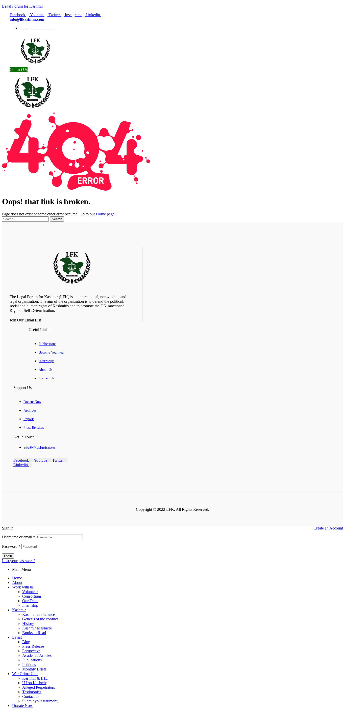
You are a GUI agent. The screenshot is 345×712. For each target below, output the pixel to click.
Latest (17, 637)
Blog (26, 642)
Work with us (23, 587)
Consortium (31, 596)
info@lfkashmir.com (27, 19)
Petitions (29, 664)
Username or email (18, 537)
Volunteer (30, 591)
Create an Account (328, 528)
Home (17, 578)
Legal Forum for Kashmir (22, 6)
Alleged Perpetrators (38, 687)
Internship (30, 605)
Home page (105, 214)
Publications (32, 660)
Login (8, 556)
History (28, 623)
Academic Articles (37, 655)
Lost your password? (18, 561)
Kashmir (19, 610)
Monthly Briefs (34, 669)
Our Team (30, 601)
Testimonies (31, 692)
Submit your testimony (40, 701)
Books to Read (34, 632)
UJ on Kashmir (34, 683)
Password (11, 546)
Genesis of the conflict (40, 619)
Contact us (30, 696)
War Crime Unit (25, 674)
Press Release (33, 646)
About (17, 582)
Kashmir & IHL (35, 678)
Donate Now (22, 705)
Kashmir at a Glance (38, 614)
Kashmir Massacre (37, 628)
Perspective (31, 651)
